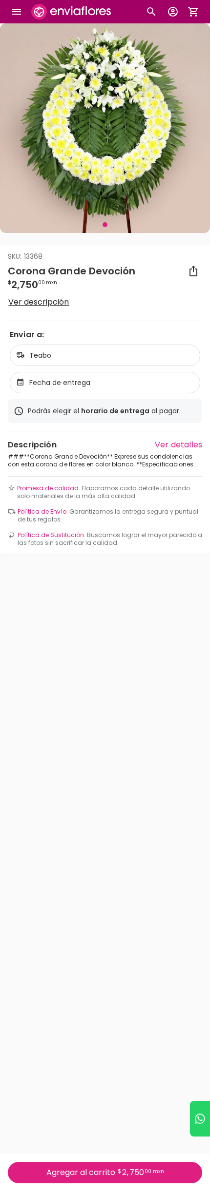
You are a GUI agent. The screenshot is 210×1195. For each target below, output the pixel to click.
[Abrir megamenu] (16, 11)
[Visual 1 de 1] (105, 224)
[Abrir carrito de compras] (193, 11)
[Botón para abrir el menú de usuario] (173, 11)
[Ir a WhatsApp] (200, 1119)
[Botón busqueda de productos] (151, 11)
